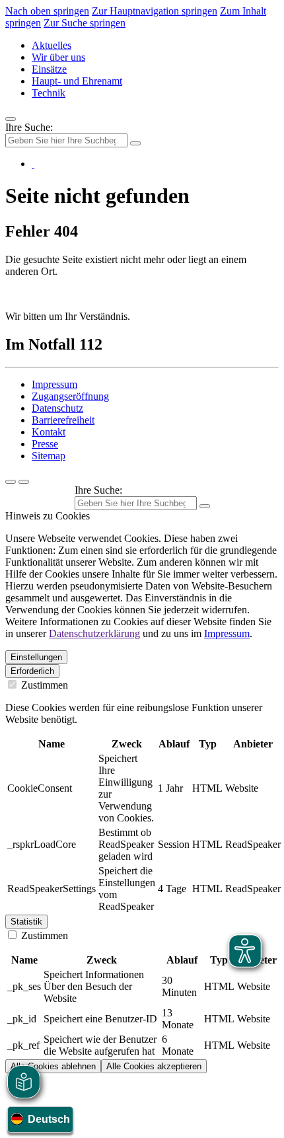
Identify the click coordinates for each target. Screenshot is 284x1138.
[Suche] (10, 482)
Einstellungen (36, 657)
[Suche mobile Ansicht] (135, 143)
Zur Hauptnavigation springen (154, 11)
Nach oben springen (47, 11)
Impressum (54, 384)
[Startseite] (33, 163)
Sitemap (48, 455)
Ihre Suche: (29, 127)
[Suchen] (204, 506)
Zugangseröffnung (70, 396)
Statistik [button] (26, 922)
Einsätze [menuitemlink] (49, 69)
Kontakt (48, 431)
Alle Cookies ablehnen (53, 1066)
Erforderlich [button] (32, 671)
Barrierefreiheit (63, 420)
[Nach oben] (23, 482)
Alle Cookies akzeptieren (153, 1066)
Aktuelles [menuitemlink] (51, 45)
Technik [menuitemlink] (48, 92)
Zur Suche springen (84, 22)
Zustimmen (43, 685)
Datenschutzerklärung (94, 633)
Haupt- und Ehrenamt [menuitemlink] (77, 81)
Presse (45, 443)
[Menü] (10, 119)
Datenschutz (57, 408)
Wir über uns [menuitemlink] (58, 57)
